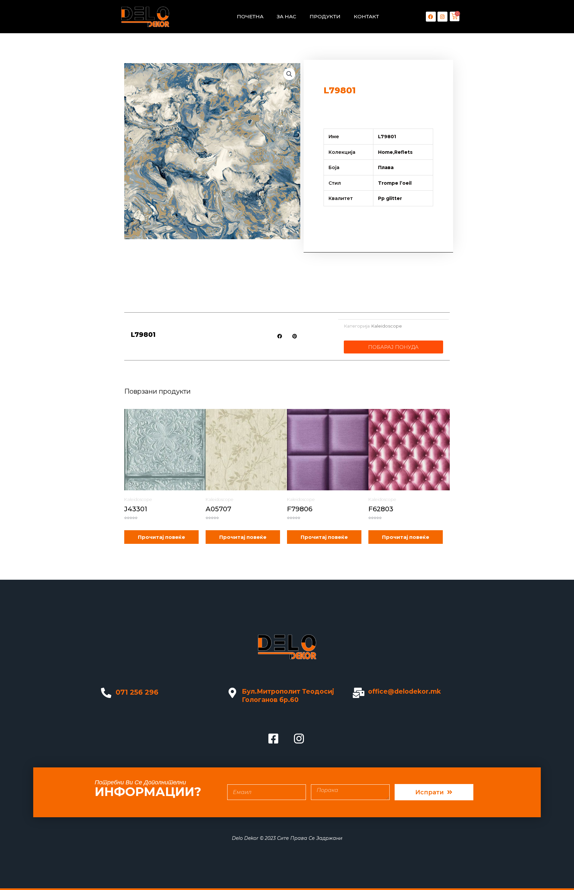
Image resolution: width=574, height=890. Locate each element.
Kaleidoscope (386, 326)
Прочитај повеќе (161, 537)
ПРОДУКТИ (325, 16)
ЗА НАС (286, 16)
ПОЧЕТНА (250, 16)
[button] (289, 74)
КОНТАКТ (366, 16)
